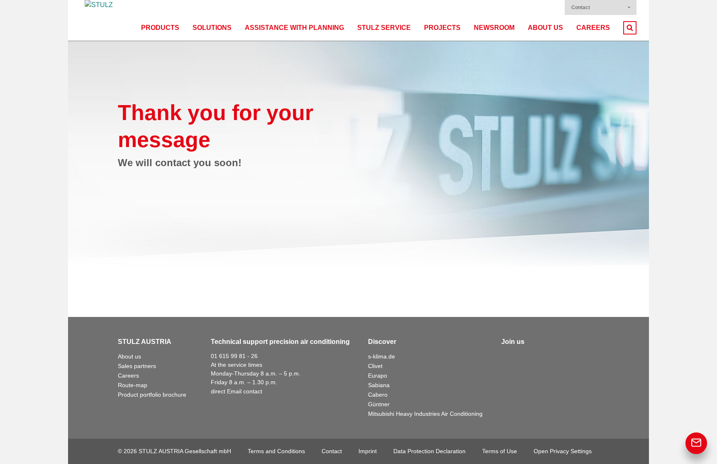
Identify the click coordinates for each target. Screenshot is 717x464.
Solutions (212, 27)
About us (545, 27)
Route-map (132, 385)
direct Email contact (236, 391)
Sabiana (379, 385)
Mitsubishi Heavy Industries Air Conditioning (425, 413)
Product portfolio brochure (152, 394)
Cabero (378, 394)
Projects (442, 27)
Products (160, 27)
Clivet (375, 366)
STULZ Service (384, 27)
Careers (593, 27)
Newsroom (494, 27)
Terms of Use (499, 451)
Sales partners (137, 366)
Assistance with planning (294, 27)
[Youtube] (562, 358)
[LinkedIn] (526, 358)
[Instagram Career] (581, 358)
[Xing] (544, 358)
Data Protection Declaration (429, 451)
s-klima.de (381, 356)
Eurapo (377, 375)
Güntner (379, 404)
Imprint (367, 451)
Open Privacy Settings (563, 451)
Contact (580, 7)
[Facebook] (508, 358)
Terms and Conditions (276, 451)
